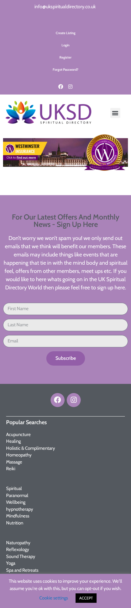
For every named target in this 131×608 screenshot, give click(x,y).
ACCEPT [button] (86, 597)
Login (65, 45)
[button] (115, 113)
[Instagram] (70, 86)
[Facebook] (61, 86)
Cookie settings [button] (53, 598)
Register (65, 57)
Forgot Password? (65, 69)
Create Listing (66, 33)
